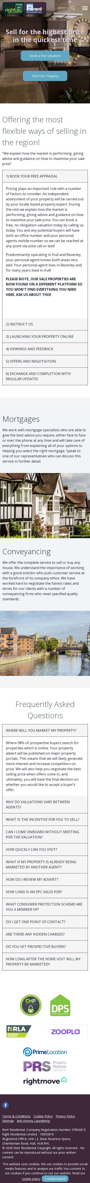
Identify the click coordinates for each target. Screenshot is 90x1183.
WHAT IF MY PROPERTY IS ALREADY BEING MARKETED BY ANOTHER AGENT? (41, 864)
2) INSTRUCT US (19, 324)
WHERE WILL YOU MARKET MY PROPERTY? (41, 730)
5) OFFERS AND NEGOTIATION (31, 361)
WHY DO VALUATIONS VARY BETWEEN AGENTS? (38, 805)
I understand (55, 1178)
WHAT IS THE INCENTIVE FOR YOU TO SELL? (42, 819)
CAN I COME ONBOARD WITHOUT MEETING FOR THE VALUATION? (42, 835)
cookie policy (31, 1179)
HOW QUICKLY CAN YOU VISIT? (31, 849)
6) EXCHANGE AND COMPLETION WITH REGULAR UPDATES (38, 376)
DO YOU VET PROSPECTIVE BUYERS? (36, 946)
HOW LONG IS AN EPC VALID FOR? (34, 891)
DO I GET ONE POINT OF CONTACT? (36, 921)
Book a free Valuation (45, 56)
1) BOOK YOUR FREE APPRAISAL (32, 176)
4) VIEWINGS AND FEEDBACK (29, 349)
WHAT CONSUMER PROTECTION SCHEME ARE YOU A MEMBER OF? (44, 907)
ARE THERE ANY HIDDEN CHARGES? (35, 934)
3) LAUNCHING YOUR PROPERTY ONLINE (40, 336)
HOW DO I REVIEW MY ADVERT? (32, 879)
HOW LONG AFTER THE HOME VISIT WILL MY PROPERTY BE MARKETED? (43, 962)
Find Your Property (45, 76)
